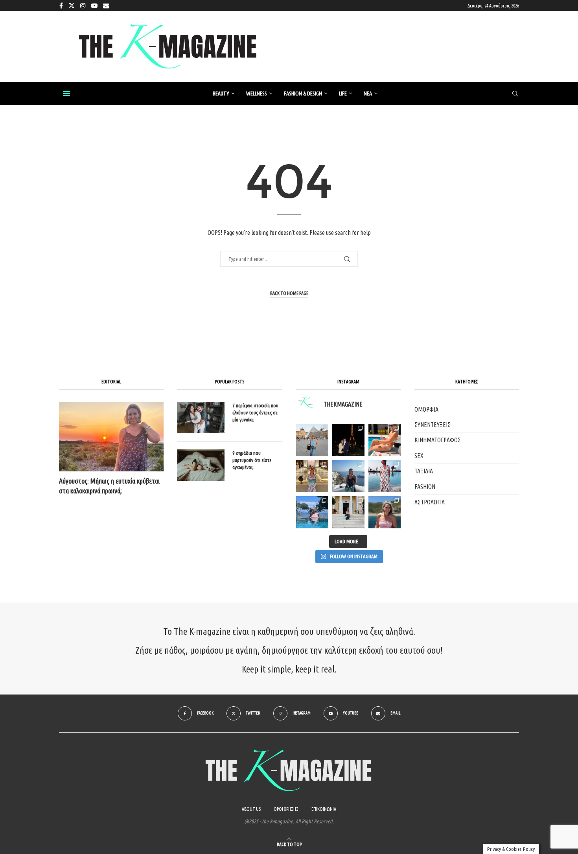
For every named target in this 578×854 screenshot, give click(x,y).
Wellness (256, 93)
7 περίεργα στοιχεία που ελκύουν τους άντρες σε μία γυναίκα (255, 412)
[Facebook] (61, 5)
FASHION (424, 486)
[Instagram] (83, 5)
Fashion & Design (303, 93)
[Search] (515, 94)
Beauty (221, 93)
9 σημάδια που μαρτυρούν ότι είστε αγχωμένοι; (251, 460)
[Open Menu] (66, 93)
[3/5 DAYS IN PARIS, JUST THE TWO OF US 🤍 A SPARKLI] (348, 440)
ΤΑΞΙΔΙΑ (423, 471)
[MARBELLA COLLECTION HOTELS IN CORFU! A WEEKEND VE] (312, 512)
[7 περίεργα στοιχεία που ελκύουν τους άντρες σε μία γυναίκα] (201, 417)
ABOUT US (251, 809)
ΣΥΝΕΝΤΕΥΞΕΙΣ (432, 424)
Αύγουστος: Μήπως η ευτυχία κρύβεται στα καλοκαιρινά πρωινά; (109, 486)
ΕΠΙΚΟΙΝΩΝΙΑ (323, 809)
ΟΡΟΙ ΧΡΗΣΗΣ (286, 809)
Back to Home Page (289, 293)
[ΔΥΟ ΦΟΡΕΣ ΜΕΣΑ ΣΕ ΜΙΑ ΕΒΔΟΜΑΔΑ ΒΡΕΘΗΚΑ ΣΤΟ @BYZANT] (312, 476)
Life (343, 93)
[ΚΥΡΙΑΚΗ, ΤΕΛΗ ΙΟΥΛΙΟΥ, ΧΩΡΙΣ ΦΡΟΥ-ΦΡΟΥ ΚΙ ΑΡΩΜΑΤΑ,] (384, 440)
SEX (418, 455)
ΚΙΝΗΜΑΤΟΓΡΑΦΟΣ (437, 439)
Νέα (368, 93)
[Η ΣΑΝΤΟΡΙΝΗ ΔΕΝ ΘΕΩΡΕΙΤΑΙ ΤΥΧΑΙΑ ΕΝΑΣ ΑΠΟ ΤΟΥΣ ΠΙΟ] (348, 476)
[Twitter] (71, 5)
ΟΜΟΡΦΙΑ (426, 409)
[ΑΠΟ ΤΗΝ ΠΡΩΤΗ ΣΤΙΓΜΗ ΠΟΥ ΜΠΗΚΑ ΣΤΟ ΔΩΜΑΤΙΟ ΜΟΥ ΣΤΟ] (384, 476)
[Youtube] (94, 5)
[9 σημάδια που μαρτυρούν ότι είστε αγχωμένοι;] (201, 465)
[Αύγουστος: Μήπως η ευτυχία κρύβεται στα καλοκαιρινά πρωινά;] (111, 436)
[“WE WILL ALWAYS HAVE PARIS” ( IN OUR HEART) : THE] (312, 440)
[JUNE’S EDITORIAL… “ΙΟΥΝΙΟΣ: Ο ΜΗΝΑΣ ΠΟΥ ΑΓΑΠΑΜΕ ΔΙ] (384, 512)
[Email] (106, 5)
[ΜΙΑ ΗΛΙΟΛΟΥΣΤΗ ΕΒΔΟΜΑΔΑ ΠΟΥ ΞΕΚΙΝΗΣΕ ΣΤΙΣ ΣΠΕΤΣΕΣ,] (348, 512)
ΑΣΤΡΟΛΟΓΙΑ (429, 502)
